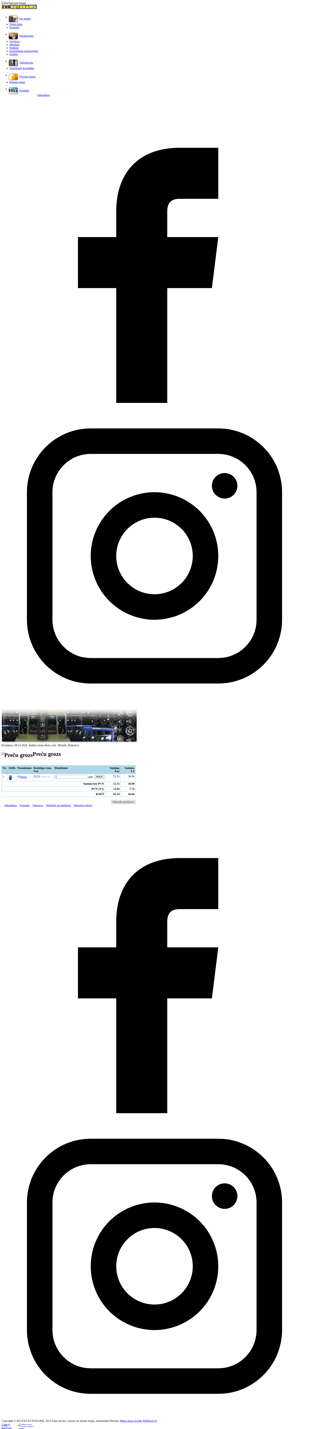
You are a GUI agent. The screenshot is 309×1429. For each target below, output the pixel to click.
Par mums (25, 18)
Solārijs (13, 54)
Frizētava (14, 41)
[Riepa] (10, 779)
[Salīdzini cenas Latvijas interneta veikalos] (26, 1426)
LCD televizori (6, 1426)
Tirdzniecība (26, 62)
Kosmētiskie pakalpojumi (23, 51)
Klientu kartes (17, 82)
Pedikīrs (14, 47)
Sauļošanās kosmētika (21, 68)
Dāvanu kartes (27, 76)
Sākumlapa (43, 95)
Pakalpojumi (26, 35)
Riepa (23, 776)
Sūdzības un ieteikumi (58, 805)
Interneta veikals (83, 805)
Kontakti (14, 27)
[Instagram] (154, 708)
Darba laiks (15, 24)
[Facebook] (154, 401)
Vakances (37, 805)
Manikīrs (14, 44)
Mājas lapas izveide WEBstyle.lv (138, 1420)
